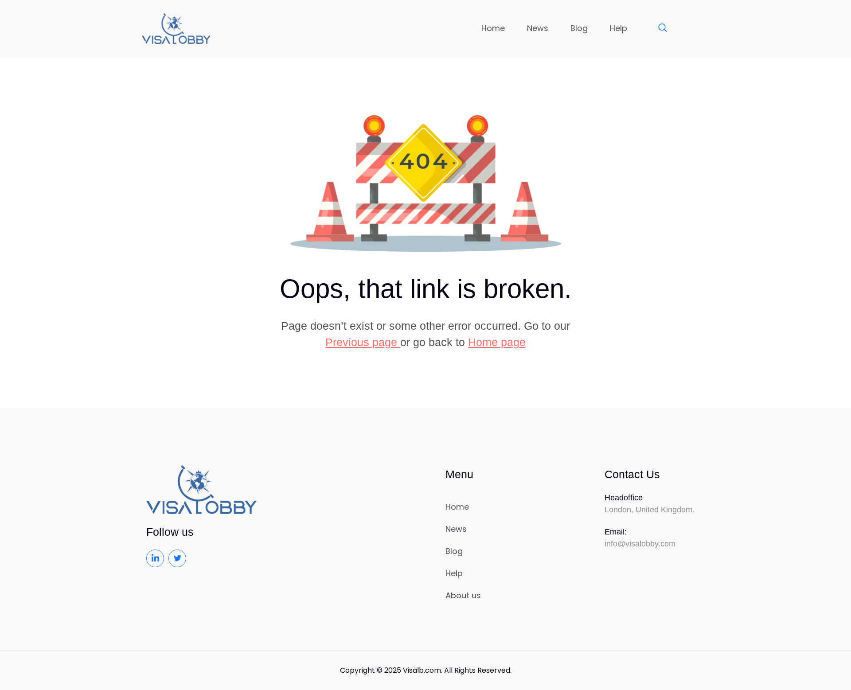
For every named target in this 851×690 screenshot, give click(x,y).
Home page (497, 342)
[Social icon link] (155, 558)
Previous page (362, 342)
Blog (579, 28)
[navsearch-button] (658, 28)
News (537, 28)
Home (493, 28)
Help (618, 28)
